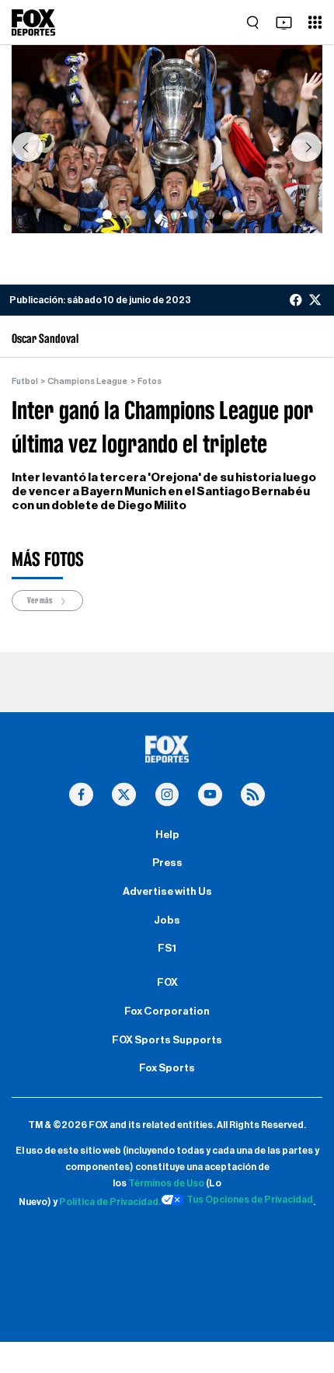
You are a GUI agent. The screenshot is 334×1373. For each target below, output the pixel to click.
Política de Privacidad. (110, 1202)
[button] (27, 147)
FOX (167, 982)
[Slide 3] (141, 214)
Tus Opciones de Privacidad (249, 1199)
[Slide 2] (124, 214)
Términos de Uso (166, 1183)
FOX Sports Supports (167, 1040)
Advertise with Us (167, 891)
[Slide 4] (158, 214)
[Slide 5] (175, 214)
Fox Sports (167, 1068)
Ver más (40, 601)
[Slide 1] (107, 214)
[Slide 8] (226, 214)
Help (167, 835)
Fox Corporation (167, 1011)
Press (167, 863)
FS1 (167, 948)
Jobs (167, 920)
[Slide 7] (209, 214)
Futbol (25, 381)
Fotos (149, 381)
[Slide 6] (192, 214)
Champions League (87, 381)
